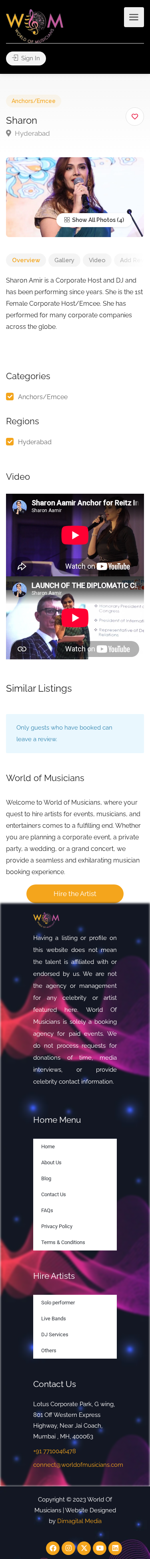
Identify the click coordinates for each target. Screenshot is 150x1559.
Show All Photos (93, 220)
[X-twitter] (84, 1548)
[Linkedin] (115, 1548)
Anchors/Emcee (34, 101)
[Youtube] (99, 1548)
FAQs (47, 1210)
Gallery (64, 260)
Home (48, 1146)
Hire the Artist (75, 894)
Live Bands (53, 1319)
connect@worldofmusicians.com (78, 1464)
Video (97, 260)
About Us (51, 1162)
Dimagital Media (79, 1521)
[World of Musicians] (34, 26)
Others (48, 1350)
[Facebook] (53, 1548)
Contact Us (53, 1194)
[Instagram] (68, 1548)
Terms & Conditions (63, 1242)
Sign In (30, 58)
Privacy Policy (56, 1226)
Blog (46, 1178)
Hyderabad (31, 133)
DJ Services (54, 1334)
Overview (26, 260)
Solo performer (58, 1303)
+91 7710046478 (54, 1451)
